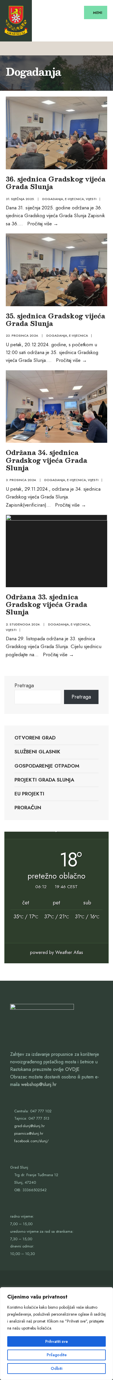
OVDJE (72, 1069)
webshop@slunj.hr (39, 1084)
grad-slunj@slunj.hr (29, 1126)
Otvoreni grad (35, 737)
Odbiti (56, 1368)
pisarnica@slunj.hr (28, 1133)
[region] (56, 1333)
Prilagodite (57, 1355)
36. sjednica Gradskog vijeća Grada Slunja (55, 182)
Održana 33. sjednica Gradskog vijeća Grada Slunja (46, 604)
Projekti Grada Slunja (44, 779)
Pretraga (24, 685)
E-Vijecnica (74, 199)
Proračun (27, 807)
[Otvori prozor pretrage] (104, 48)
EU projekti (29, 793)
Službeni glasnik (37, 751)
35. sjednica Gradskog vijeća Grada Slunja (55, 319)
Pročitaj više (42, 223)
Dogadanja (52, 199)
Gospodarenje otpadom (46, 765)
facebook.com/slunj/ (31, 1141)
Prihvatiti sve (56, 1341)
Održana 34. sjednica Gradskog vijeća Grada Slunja (46, 460)
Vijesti (91, 199)
